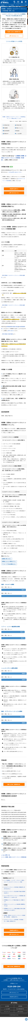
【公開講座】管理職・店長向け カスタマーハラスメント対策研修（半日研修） (13, 158)
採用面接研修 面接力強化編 (12, 326)
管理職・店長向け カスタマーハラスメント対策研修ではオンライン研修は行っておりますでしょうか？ (14, 849)
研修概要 (6, 128)
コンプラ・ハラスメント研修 (17, 880)
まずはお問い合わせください (15, 172)
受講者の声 (6, 133)
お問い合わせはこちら (14, 35)
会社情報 (7, 1006)
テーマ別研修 (7, 880)
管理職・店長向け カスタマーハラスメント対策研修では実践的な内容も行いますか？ (14, 844)
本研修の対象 (18, 125)
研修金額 (17, 130)
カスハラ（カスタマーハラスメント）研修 (13, 882)
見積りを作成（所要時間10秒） (14, 31)
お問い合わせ (10, 330)
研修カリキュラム (19, 128)
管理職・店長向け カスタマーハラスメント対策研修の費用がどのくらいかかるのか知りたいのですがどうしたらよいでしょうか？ (14, 838)
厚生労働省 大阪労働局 (7, 334)
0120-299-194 (14, 986)
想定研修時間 (6, 130)
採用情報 (20, 1006)
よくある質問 (18, 133)
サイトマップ (7, 1011)
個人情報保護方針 (20, 1008)
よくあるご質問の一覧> (5, 855)
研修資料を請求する (14, 188)
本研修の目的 (6, 125)
